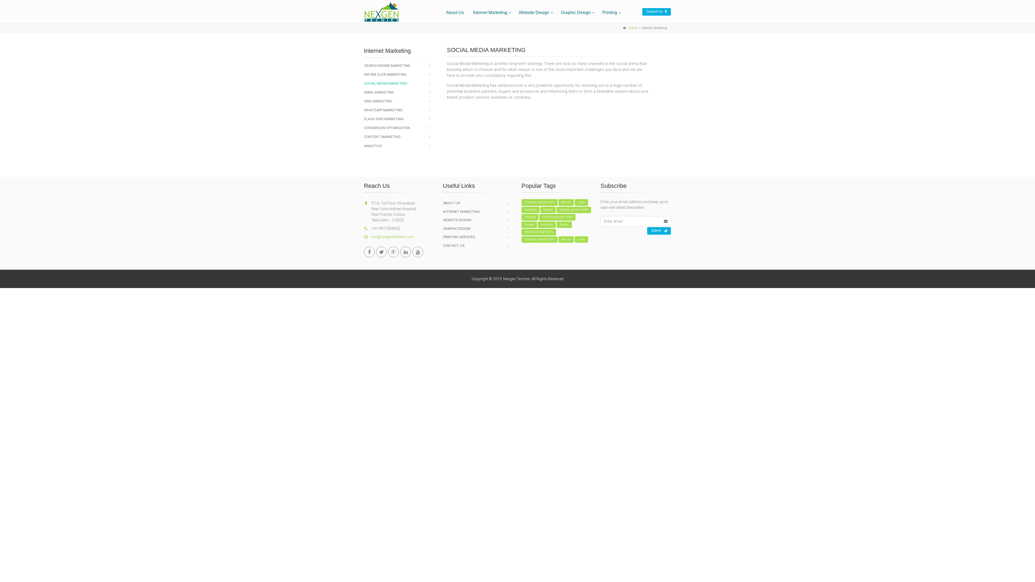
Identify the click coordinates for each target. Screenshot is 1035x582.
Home (633, 28)
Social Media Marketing (385, 83)
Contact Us (655, 11)
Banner (566, 202)
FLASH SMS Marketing (384, 119)
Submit (656, 231)
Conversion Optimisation (387, 128)
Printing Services (459, 237)
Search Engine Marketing (387, 66)
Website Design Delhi (574, 210)
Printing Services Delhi (557, 217)
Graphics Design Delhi (540, 202)
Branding (531, 210)
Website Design (534, 12)
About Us (455, 12)
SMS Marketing (378, 101)
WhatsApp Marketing (383, 110)
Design (548, 210)
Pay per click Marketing (385, 74)
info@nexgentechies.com (392, 237)
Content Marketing (382, 137)
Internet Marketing (490, 12)
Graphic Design (576, 12)
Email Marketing (379, 92)
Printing (609, 12)
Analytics (373, 146)
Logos (581, 202)
